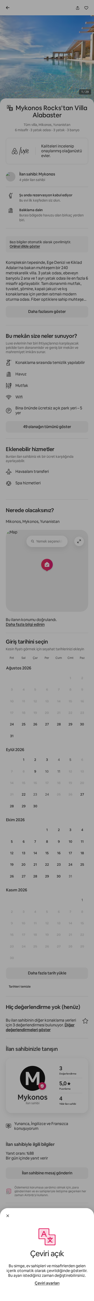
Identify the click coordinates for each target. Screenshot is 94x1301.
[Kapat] (8, 1216)
